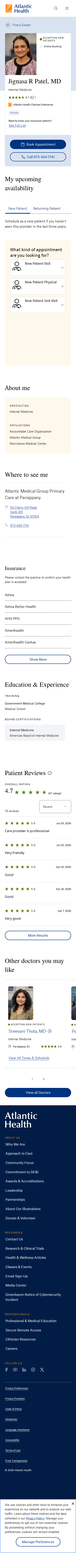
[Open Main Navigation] (67, 8)
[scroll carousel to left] (32, 1079)
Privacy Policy (35, 1518)
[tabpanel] (38, 294)
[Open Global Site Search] (56, 8)
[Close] (73, 1504)
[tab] (17, 208)
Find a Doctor (22, 25)
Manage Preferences (38, 1542)
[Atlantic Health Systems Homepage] (19, 8)
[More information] (49, 773)
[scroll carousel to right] (44, 1079)
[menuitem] (35, 1144)
